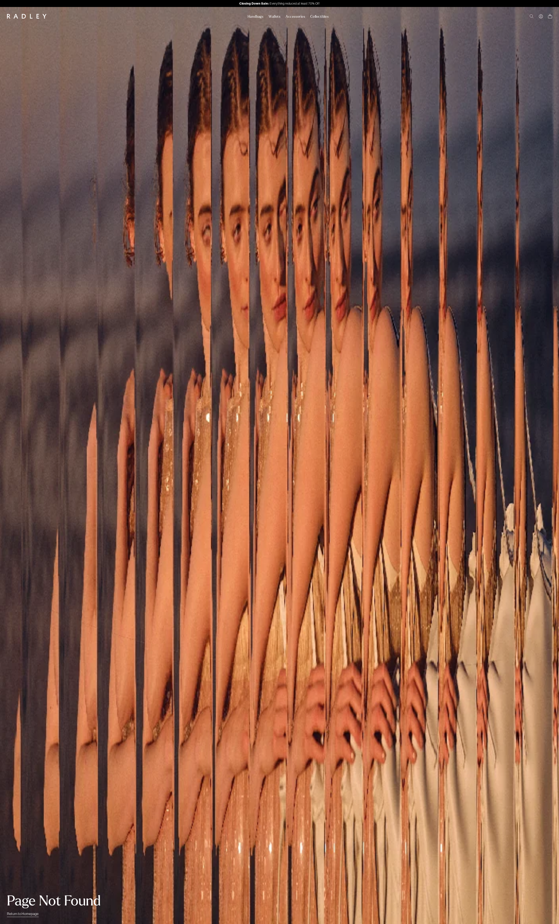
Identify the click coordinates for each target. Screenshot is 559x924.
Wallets (274, 16)
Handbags (255, 16)
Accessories (295, 16)
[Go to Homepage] (27, 16)
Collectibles (319, 16)
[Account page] (541, 16)
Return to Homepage (23, 914)
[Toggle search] (532, 16)
